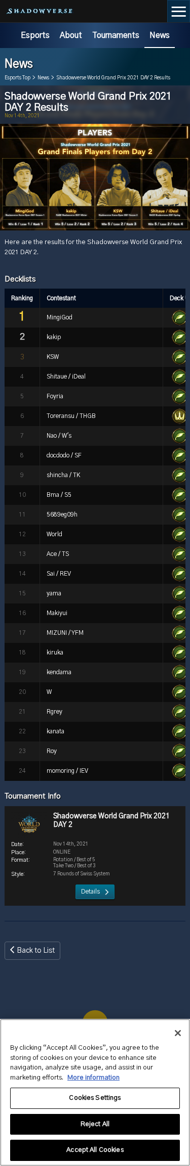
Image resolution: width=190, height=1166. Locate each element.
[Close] (178, 1033)
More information (93, 1078)
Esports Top (17, 77)
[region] (95, 1092)
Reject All (95, 1124)
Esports (35, 35)
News (159, 35)
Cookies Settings (95, 1098)
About (71, 35)
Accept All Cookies (94, 1150)
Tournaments (115, 35)
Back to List (36, 950)
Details (90, 892)
